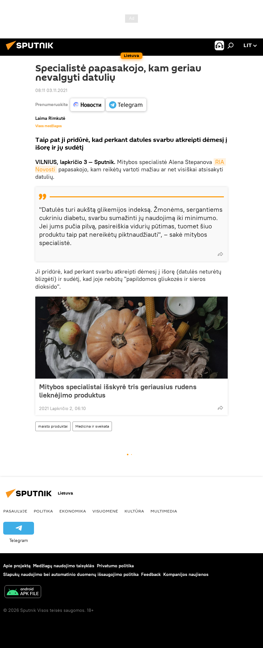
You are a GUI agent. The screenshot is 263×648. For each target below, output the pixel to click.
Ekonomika (72, 511)
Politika (43, 511)
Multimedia (163, 511)
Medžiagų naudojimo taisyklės (63, 566)
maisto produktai (53, 426)
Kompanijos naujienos (185, 574)
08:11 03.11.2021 (51, 90)
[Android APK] (23, 592)
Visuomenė (105, 511)
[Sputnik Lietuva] (31, 51)
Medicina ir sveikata (92, 426)
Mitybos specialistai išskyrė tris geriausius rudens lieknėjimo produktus (118, 390)
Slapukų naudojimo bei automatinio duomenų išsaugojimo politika (71, 574)
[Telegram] (126, 104)
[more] (220, 254)
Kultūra (134, 511)
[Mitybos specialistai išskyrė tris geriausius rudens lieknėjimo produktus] (131, 338)
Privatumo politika (115, 566)
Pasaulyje (15, 511)
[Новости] (87, 104)
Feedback (151, 574)
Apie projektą (16, 566)
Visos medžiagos (48, 126)
